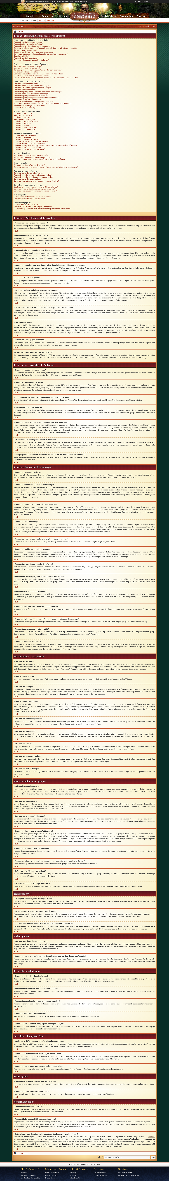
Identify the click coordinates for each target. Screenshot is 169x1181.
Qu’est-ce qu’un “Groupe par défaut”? (28, 147)
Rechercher (150, 26)
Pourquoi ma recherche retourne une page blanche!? (33, 177)
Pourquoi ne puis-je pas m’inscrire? (27, 58)
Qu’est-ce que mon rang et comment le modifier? (32, 76)
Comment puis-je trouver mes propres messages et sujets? (36, 181)
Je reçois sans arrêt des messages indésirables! (32, 157)
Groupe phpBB (91, 1109)
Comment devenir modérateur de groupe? (30, 143)
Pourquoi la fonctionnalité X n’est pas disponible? (33, 207)
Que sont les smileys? (22, 117)
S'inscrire (41, 20)
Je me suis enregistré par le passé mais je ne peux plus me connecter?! (41, 54)
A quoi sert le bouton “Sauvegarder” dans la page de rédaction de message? (43, 104)
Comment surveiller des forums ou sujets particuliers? (34, 189)
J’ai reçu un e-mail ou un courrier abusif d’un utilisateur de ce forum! (39, 159)
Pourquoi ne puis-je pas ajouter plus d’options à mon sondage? (38, 92)
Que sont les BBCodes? (23, 114)
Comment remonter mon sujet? (25, 108)
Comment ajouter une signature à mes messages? (33, 88)
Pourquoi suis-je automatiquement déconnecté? (32, 46)
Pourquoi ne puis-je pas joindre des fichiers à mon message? (37, 98)
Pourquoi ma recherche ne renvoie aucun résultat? (33, 175)
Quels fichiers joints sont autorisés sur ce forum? (32, 197)
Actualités (24, 1172)
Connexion (50, 20)
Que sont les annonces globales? (26, 121)
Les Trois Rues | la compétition (30, 1178)
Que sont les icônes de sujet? (25, 129)
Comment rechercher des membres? (28, 179)
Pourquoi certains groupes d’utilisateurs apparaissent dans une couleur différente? (45, 145)
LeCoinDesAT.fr (75, 1178)
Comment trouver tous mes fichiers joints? (30, 199)
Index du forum (21, 31)
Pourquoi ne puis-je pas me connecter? (29, 42)
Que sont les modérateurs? (24, 137)
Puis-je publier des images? (24, 119)
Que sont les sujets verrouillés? (25, 127)
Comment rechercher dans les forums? (28, 173)
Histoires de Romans (100, 1175)
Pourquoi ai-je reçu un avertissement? (28, 100)
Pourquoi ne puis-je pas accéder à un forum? (31, 96)
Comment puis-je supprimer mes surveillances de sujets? (35, 191)
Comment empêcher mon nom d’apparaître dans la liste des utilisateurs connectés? (46, 48)
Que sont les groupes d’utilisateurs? (27, 139)
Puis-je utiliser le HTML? (23, 115)
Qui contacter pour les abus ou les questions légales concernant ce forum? (42, 209)
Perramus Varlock (133, 1175)
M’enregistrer (20, 26)
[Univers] (73, 1172)
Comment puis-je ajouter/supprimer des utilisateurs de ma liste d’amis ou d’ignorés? (46, 167)
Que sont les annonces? (23, 123)
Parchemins (126, 16)
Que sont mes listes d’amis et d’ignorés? (29, 165)
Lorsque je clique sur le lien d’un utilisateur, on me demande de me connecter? (46, 78)
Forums (141, 16)
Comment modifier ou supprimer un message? (31, 86)
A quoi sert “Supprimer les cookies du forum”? (31, 60)
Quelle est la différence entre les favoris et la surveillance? (36, 187)
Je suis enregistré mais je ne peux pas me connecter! (34, 52)
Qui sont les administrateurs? (25, 135)
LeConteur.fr (74, 1175)
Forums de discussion (52, 1172)
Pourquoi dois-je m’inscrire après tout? (28, 44)
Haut (16, 231)
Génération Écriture (100, 1172)
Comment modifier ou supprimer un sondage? (31, 94)
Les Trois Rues (108, 16)
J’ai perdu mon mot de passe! (25, 50)
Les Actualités (45, 16)
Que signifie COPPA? (21, 56)
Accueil (29, 16)
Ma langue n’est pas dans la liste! (26, 72)
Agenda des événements (28, 1175)
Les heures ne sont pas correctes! (27, 68)
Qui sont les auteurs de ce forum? (26, 205)
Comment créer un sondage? (25, 90)
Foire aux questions (51, 1175)
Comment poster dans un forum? (26, 84)
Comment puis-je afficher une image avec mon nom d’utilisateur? (38, 74)
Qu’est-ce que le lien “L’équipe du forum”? (30, 149)
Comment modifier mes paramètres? (28, 66)
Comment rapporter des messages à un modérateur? (34, 102)
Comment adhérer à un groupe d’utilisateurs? (31, 141)
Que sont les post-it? (22, 125)
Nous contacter (50, 1178)
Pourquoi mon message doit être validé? (29, 106)
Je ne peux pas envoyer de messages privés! (31, 155)
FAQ (140, 26)
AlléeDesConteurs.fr (30, 1169)
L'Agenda (62, 16)
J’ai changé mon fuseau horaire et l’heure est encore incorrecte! (38, 70)
